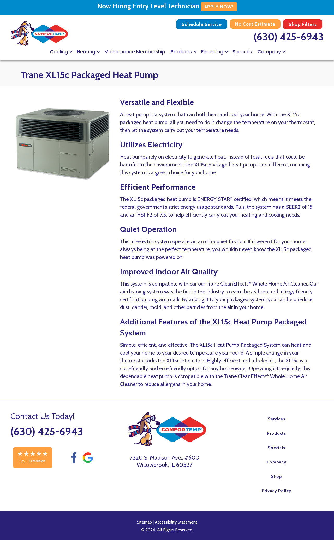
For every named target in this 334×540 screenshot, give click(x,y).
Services (277, 418)
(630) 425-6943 (289, 37)
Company (269, 51)
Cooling (59, 51)
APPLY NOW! (219, 7)
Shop (276, 476)
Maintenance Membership (134, 51)
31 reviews (37, 461)
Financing (212, 51)
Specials (242, 51)
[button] (71, 52)
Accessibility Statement (176, 522)
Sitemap (144, 522)
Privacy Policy (276, 490)
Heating (86, 51)
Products (181, 51)
